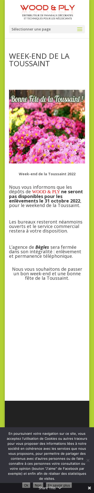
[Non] (87, 460)
